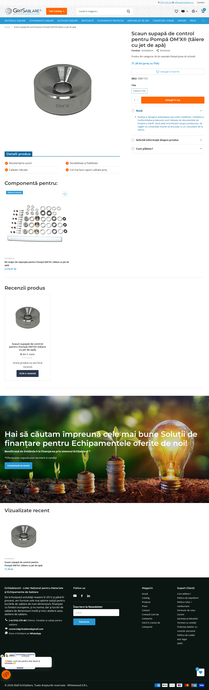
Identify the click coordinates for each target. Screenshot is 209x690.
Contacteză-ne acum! (18, 465)
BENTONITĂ (88, 20)
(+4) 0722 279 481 (18, 620)
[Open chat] (6, 674)
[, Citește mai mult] (184, 11)
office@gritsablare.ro (184, 2)
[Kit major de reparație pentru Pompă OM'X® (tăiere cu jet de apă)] (37, 221)
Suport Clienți (186, 588)
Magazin (147, 588)
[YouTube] (75, 596)
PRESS (193, 20)
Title (133, 85)
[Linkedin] (88, 595)
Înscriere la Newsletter (88, 607)
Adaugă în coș (172, 99)
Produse (146, 602)
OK (128, 11)
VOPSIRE (182, 20)
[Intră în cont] (194, 11)
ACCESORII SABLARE (67, 20)
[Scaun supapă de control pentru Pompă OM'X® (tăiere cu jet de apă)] (24, 536)
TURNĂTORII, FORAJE (163, 20)
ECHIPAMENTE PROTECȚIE (110, 20)
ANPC (180, 643)
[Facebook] (82, 596)
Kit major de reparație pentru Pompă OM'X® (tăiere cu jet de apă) (37, 264)
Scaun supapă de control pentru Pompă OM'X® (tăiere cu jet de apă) (24, 564)
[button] (168, 72)
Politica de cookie (186, 635)
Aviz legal (182, 639)
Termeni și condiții (186, 622)
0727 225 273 (166, 2)
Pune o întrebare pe (25, 633)
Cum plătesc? (184, 593)
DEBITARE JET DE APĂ (138, 20)
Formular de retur (186, 610)
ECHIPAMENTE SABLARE (41, 20)
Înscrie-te (84, 621)
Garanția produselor (187, 618)
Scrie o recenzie (27, 373)
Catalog (146, 597)
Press (144, 606)
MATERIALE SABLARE (15, 20)
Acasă (7, 27)
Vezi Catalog (55, 11)
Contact (200, 2)
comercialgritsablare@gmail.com (26, 629)
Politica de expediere (188, 597)
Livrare (180, 614)
